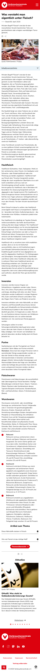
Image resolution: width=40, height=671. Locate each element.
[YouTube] (23, 646)
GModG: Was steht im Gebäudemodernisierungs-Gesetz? (17, 594)
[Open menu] (4, 667)
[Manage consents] (36, 667)
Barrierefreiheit (31, 658)
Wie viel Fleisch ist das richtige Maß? (14, 539)
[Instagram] (8, 646)
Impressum (19, 658)
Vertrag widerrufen (20, 663)
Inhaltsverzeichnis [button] (9, 68)
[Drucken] (2, 36)
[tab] (10, 624)
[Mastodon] (13, 646)
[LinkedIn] (18, 646)
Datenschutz (7, 658)
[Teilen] (5, 36)
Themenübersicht (19, 546)
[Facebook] (3, 646)
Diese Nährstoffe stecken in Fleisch (14, 531)
